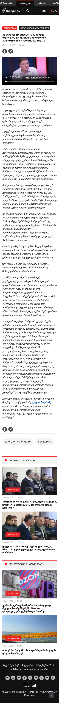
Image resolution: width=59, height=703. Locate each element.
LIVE (55, 11)
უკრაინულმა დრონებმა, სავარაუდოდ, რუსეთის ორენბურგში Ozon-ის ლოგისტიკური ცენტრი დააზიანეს (26, 608)
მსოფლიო (13, 594)
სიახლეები (25, 3)
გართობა (42, 3)
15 (7, 677)
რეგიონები (13, 638)
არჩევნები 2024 (44, 665)
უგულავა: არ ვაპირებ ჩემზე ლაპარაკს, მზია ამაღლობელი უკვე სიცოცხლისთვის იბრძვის (28, 549)
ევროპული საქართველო (34, 28)
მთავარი (8, 3)
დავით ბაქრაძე (41, 402)
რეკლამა (27, 665)
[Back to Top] (51, 695)
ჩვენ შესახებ (11, 665)
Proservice (29, 695)
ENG (44, 11)
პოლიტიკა (10, 28)
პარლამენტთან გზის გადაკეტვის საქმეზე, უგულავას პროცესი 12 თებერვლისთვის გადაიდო (29, 504)
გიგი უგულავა (45, 441)
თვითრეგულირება (36, 669)
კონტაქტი (16, 669)
